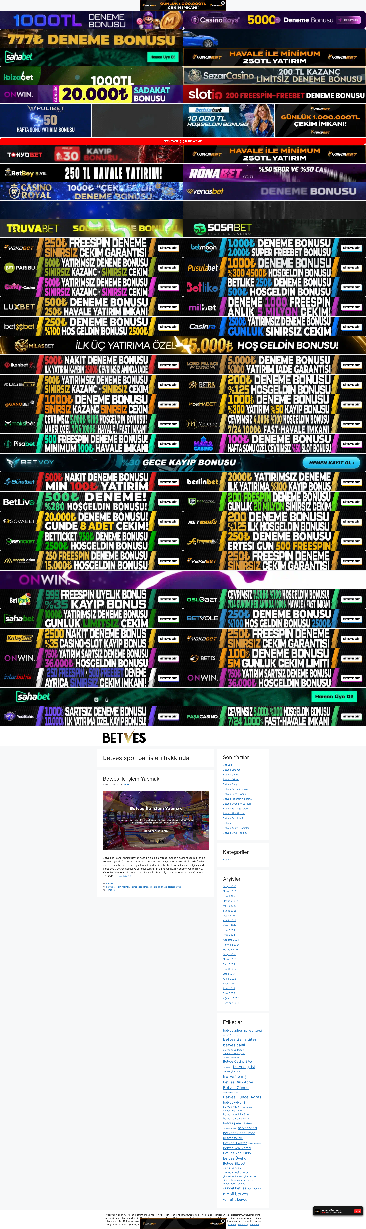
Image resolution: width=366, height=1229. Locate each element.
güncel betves (234, 1188)
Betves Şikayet (231, 769)
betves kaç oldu (246, 1107)
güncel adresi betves (171, 887)
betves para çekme (237, 1123)
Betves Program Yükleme (237, 798)
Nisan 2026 (229, 891)
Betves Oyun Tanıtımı (235, 832)
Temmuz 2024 (231, 944)
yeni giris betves (235, 1199)
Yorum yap (111, 890)
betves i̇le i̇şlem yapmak (117, 887)
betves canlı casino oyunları (233, 1057)
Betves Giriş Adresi (239, 1082)
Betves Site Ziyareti (234, 813)
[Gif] (183, 345)
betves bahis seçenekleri (232, 1035)
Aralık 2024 (229, 920)
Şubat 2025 (229, 910)
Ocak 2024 (229, 973)
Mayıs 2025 (229, 905)
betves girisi (244, 1066)
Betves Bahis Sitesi (240, 1039)
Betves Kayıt (231, 1106)
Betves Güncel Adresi (242, 1097)
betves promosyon (229, 1128)
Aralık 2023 (229, 978)
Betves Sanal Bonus (234, 794)
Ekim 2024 (229, 930)
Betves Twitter (235, 1143)
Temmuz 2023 (231, 1003)
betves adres (233, 1030)
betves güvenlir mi (236, 1102)
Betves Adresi (231, 779)
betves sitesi (247, 1128)
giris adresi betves (232, 1176)
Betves (109, 883)
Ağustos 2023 (231, 998)
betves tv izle (233, 1138)
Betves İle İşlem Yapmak (131, 779)
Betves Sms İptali (233, 818)
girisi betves (229, 1180)
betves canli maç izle (234, 1053)
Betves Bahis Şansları (235, 808)
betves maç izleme (233, 1110)
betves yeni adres (254, 1144)
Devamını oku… (125, 876)
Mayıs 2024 (229, 954)
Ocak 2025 (229, 915)
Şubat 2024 (230, 969)
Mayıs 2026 (229, 886)
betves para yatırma (236, 1118)
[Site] (91, 247)
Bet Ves (227, 764)
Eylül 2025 (229, 896)
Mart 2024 (229, 964)
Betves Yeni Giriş (237, 1153)
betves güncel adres (230, 1093)
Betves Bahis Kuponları (236, 789)
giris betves (250, 1176)
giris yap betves (245, 1180)
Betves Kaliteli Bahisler (236, 828)
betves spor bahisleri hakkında (145, 887)
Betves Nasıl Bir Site (236, 1114)
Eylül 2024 (229, 935)
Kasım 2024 (230, 925)
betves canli (234, 1045)
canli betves (232, 1168)
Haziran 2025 (230, 901)
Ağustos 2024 (231, 939)
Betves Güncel (231, 774)
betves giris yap (231, 1071)
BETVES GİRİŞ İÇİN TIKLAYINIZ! (183, 141)
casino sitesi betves (236, 1172)
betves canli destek (233, 1050)
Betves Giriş (230, 784)
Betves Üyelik (234, 1158)
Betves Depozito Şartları (237, 803)
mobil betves (235, 1193)
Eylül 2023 (229, 993)
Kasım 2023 (230, 983)
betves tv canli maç (239, 1133)
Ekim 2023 (229, 988)
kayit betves (254, 1188)
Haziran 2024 (231, 949)
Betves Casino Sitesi (238, 1061)
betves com (227, 1067)
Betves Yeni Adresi (237, 1148)
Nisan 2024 (229, 959)
